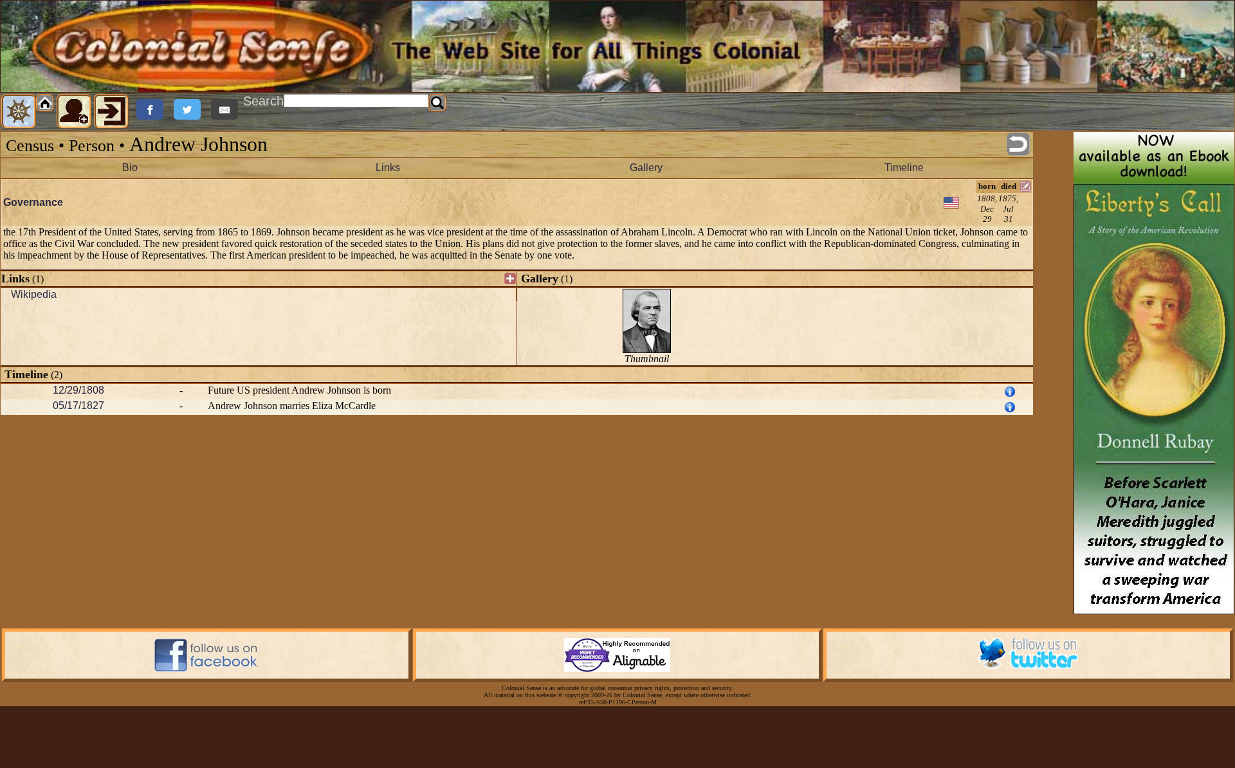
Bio (130, 167)
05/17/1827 (78, 405)
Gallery (646, 167)
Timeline (904, 167)
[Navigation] (18, 111)
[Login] (111, 111)
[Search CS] (437, 103)
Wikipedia (34, 294)
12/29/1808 (78, 390)
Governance (33, 202)
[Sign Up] (74, 111)
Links (388, 167)
